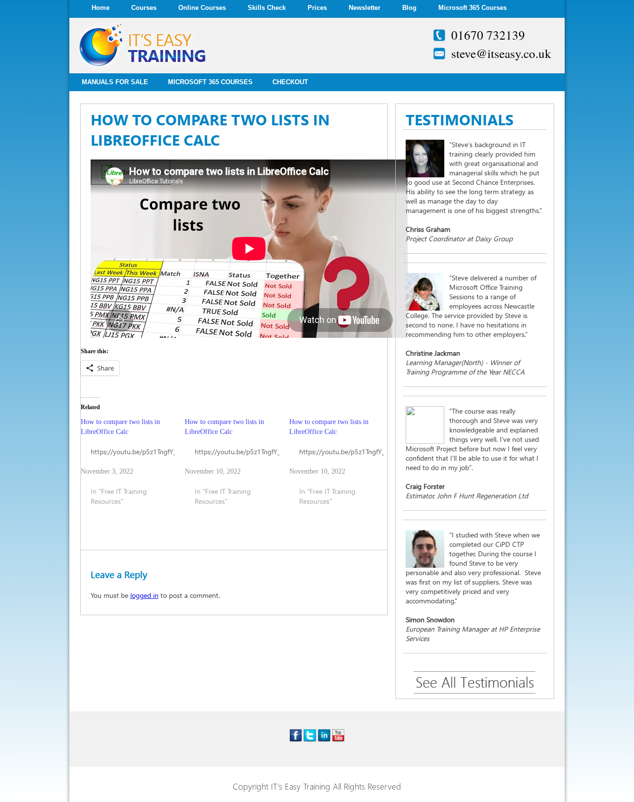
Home (100, 7)
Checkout (290, 82)
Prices (317, 7)
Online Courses (202, 7)
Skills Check (267, 7)
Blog (409, 7)
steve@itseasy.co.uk (501, 53)
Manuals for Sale (115, 82)
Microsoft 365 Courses (472, 7)
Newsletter (364, 7)
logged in (144, 595)
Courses (144, 7)
